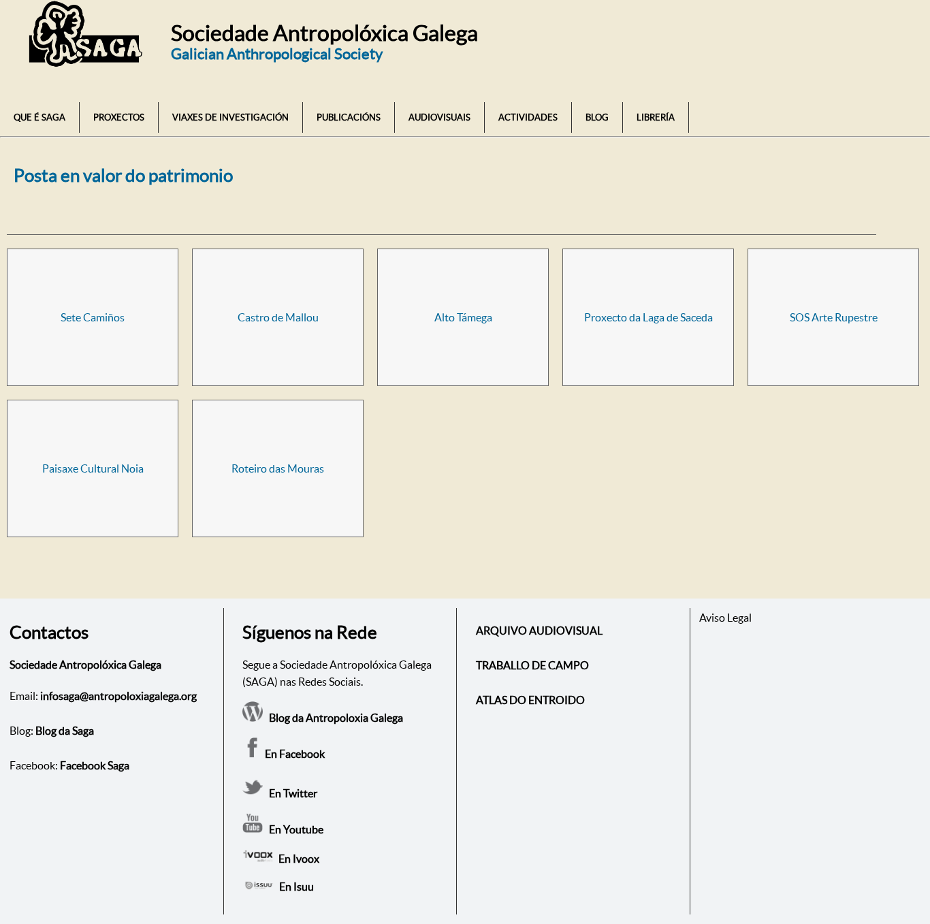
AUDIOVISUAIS (439, 117)
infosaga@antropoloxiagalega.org (118, 696)
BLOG (597, 117)
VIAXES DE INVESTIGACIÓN (230, 117)
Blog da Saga (64, 730)
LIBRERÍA (656, 117)
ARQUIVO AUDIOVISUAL (539, 630)
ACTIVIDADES (528, 117)
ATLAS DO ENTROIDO (530, 700)
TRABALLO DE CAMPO (532, 665)
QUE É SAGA (39, 117)
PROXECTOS (118, 117)
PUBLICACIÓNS (349, 117)
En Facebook (294, 754)
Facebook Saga (94, 765)
